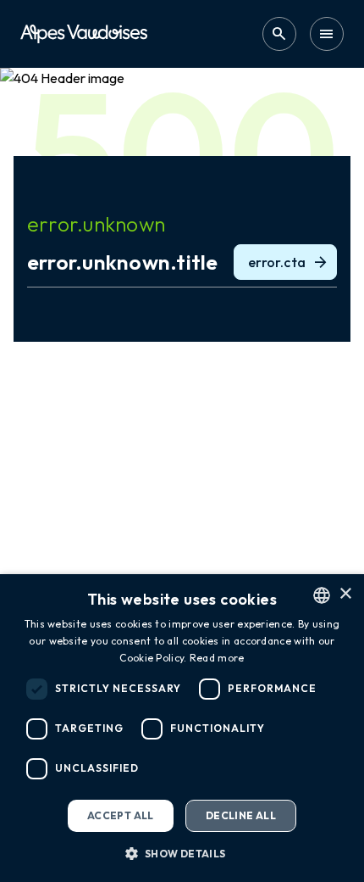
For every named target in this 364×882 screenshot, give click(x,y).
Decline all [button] (241, 815)
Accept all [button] (120, 815)
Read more (217, 657)
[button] (181, 853)
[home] (83, 33)
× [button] (345, 594)
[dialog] (182, 728)
